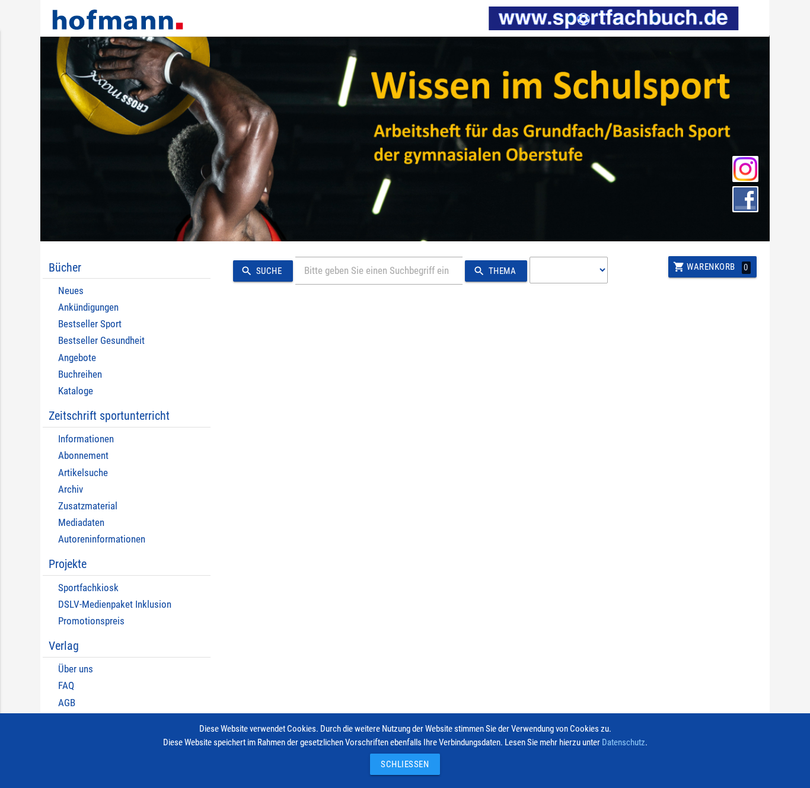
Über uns (75, 669)
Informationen (86, 439)
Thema (494, 271)
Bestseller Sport (90, 324)
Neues (71, 290)
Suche (261, 271)
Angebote (77, 357)
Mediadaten (81, 522)
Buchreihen (80, 374)
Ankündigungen (88, 307)
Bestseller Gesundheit (101, 340)
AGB (66, 703)
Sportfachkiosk (88, 588)
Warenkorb (710, 267)
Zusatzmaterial (87, 506)
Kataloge (75, 391)
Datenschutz (623, 742)
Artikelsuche (83, 472)
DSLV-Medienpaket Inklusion (114, 604)
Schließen (402, 764)
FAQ (66, 685)
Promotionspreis (91, 621)
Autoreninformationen (101, 539)
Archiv (70, 489)
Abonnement (83, 455)
